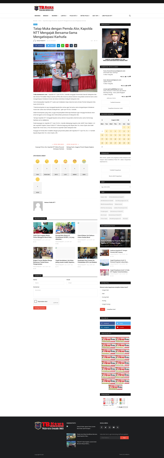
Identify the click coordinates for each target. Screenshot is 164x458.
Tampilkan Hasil (111, 309)
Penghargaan (104, 211)
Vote (102, 309)
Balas (123, 76)
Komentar (38, 275)
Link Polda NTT (107, 15)
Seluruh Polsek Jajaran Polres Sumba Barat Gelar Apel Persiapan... (86, 427)
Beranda (37, 15)
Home (40, 20)
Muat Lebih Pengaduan (115, 176)
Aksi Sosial (103, 215)
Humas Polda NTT (41, 40)
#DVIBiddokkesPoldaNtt (107, 200)
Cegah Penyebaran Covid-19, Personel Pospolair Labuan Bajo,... (119, 261)
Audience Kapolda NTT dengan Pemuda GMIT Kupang (118, 251)
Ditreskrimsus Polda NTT (116, 211)
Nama (35, 279)
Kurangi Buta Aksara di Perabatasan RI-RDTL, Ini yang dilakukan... (65, 237)
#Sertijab (125, 218)
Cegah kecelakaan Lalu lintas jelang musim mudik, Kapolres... (65, 261)
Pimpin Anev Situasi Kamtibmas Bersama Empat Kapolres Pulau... (87, 435)
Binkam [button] (45, 15)
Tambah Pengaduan (115, 170)
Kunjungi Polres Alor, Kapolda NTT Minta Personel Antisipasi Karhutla (49, 148)
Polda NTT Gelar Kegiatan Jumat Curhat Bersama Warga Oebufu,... (86, 442)
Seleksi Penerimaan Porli (120, 208)
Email (68, 279)
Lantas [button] (63, 15)
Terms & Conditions (124, 454)
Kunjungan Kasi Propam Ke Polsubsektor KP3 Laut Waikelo (87, 261)
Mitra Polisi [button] (85, 15)
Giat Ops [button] (95, 15)
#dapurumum (118, 204)
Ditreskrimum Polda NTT (115, 215)
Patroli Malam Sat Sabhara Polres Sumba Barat (86, 236)
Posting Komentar (40, 308)
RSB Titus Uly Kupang (106, 208)
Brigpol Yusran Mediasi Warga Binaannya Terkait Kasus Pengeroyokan (42, 262)
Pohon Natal (104, 218)
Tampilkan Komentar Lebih (115, 108)
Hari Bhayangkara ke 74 (121, 200)
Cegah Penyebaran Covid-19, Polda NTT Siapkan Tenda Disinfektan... (119, 271)
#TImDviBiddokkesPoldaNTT (116, 197)
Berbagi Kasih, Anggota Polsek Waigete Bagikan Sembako (80, 148)
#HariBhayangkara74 (115, 218)
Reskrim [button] (54, 15)
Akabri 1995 (104, 197)
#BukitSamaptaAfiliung (107, 204)
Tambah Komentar (115, 102)
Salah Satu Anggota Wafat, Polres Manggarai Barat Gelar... (43, 236)
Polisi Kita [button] (73, 15)
